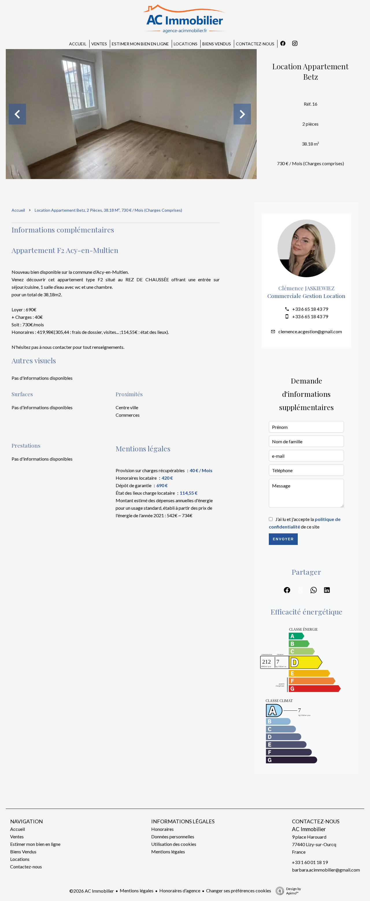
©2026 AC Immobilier (91, 890)
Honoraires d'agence (179, 890)
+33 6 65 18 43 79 (310, 309)
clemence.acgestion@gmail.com (310, 331)
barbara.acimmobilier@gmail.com (326, 869)
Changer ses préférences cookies (238, 890)
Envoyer (283, 539)
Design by (293, 891)
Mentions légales (136, 890)
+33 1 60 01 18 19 (310, 862)
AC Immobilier (309, 829)
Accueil (18, 210)
